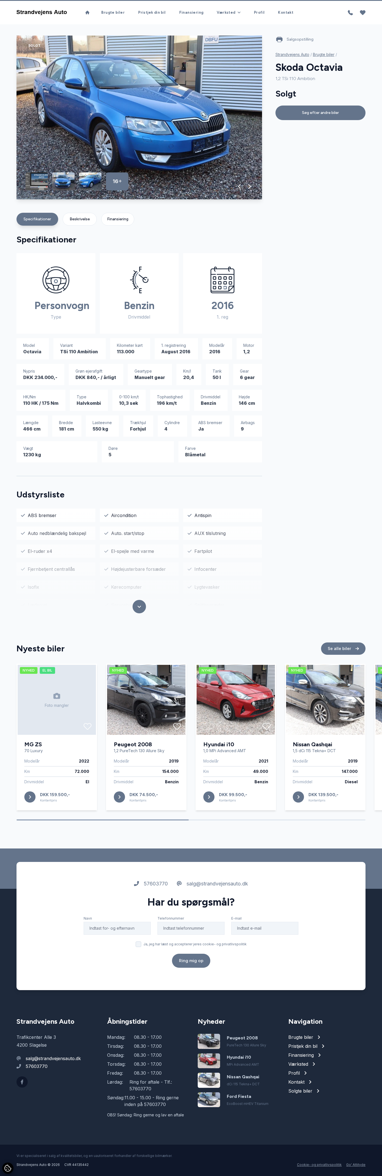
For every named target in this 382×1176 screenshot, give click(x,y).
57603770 (155, 884)
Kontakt (285, 12)
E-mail (236, 918)
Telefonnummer (170, 918)
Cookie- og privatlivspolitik (319, 1165)
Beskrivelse (80, 219)
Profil (259, 12)
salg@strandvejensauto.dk (216, 884)
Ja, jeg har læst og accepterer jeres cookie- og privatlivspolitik (195, 944)
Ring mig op (191, 960)
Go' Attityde (356, 1165)
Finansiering (191, 12)
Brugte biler (113, 12)
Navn (88, 918)
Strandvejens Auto (292, 54)
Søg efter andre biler (320, 112)
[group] (139, 117)
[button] (239, 186)
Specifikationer (37, 219)
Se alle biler (340, 648)
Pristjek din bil (152, 12)
